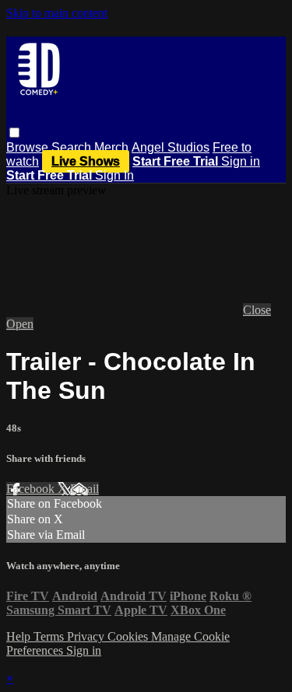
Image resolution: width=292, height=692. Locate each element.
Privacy (87, 636)
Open (19, 323)
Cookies (129, 636)
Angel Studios (170, 147)
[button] (14, 133)
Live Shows (85, 161)
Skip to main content (56, 12)
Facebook (32, 488)
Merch (111, 147)
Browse (28, 147)
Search (72, 147)
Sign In (114, 175)
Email (84, 488)
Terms (50, 636)
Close (257, 309)
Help (19, 636)
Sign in (240, 161)
